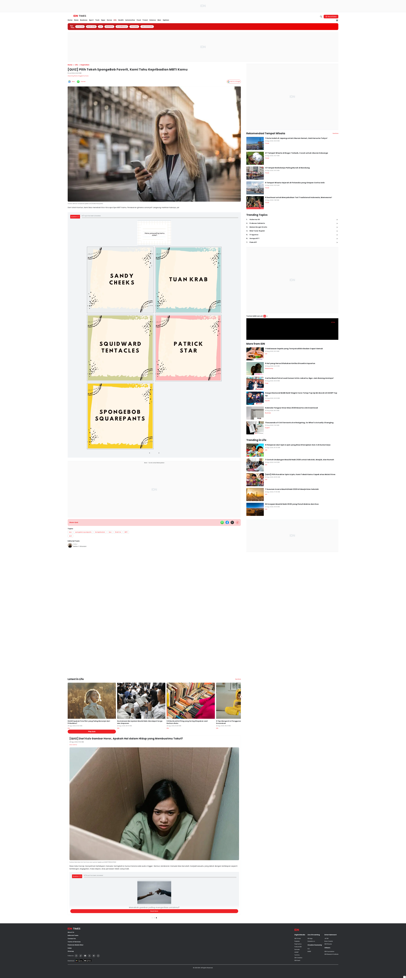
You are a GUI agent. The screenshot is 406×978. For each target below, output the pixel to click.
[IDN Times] (80, 16)
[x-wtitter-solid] (232, 520)
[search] (321, 16)
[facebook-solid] (227, 520)
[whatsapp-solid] (222, 520)
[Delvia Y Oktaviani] (70, 543)
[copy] (237, 520)
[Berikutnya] (241, 687)
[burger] (337, 20)
